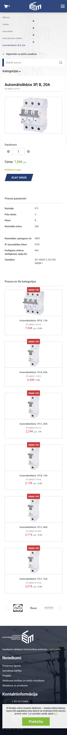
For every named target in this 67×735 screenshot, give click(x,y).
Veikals (5, 24)
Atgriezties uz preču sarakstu (21, 53)
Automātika (7, 31)
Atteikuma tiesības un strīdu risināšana (23, 680)
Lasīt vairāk (55, 649)
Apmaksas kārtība (12, 670)
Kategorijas (10, 71)
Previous (6, 608)
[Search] (61, 62)
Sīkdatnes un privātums (15, 685)
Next (61, 608)
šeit (55, 713)
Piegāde (6, 675)
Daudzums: (11, 144)
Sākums (6, 17)
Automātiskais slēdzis (12, 38)
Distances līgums (11, 665)
